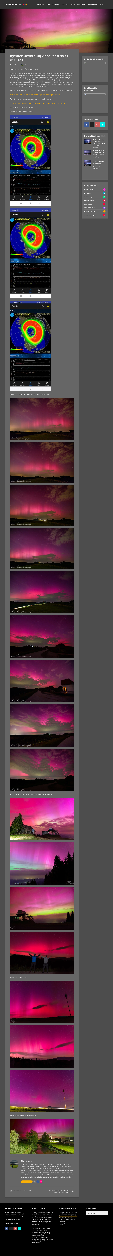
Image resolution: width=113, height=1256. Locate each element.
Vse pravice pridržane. (63, 1252)
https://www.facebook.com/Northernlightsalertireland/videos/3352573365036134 (37, 103)
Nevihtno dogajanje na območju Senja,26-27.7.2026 (99, 141)
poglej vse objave (27, 1181)
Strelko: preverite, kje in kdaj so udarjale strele (98, 163)
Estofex (61, 1224)
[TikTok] (102, 124)
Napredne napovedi (78, 4)
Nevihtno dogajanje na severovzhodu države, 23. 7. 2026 (99, 152)
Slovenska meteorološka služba (68, 1212)
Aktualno (40, 4)
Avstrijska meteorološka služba (68, 1216)
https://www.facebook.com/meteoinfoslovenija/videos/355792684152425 (35, 95)
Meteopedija (92, 4)
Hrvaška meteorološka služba (67, 1214)
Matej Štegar (27, 64)
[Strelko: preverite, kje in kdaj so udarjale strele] (87, 163)
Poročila (65, 4)
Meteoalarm (62, 1221)
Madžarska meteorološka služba (68, 1219)
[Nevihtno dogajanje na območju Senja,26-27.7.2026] (87, 141)
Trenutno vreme (53, 4)
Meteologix (62, 1223)
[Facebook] (86, 124)
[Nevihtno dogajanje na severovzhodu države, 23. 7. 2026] (87, 152)
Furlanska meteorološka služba (68, 1217)
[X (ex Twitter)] (92, 124)
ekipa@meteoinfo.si (13, 1219)
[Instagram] (97, 124)
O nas (102, 4)
